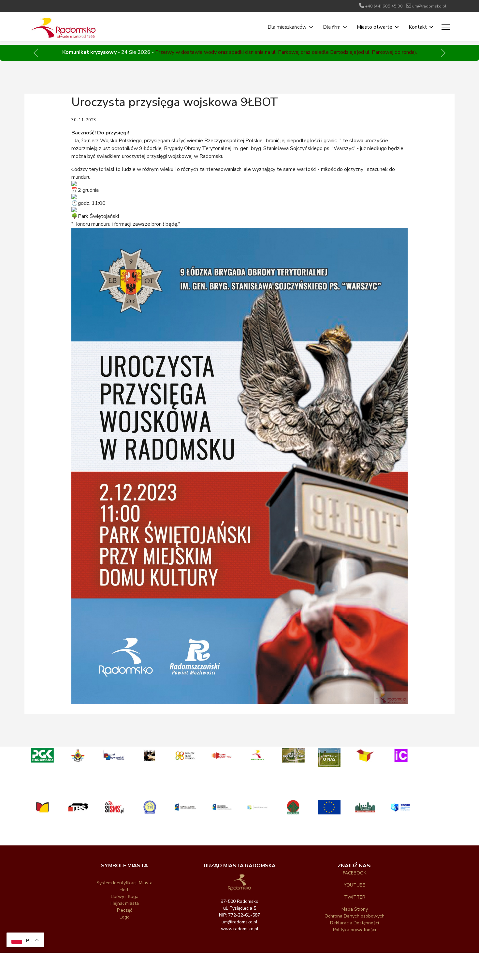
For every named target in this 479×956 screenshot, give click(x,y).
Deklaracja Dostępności (354, 923)
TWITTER (354, 897)
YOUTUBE (354, 885)
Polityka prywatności (354, 930)
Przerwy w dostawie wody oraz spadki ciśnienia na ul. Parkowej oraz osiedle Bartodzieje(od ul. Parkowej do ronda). (286, 52)
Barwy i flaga (124, 896)
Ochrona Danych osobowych (355, 916)
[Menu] (446, 27)
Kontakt (418, 27)
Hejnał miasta (124, 903)
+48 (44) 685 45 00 (384, 6)
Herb (125, 890)
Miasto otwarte (374, 27)
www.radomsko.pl (239, 929)
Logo (125, 917)
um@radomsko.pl (429, 6)
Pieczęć (124, 910)
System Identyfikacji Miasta (124, 883)
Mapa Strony (354, 909)
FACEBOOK (354, 873)
